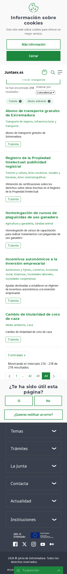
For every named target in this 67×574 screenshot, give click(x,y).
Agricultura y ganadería (19, 223)
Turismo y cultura (16, 172)
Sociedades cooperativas (21, 278)
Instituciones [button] (23, 519)
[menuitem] (15, 544)
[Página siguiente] (54, 375)
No (48, 401)
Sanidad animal (44, 223)
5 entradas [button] (18, 356)
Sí (19, 401)
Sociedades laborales (40, 274)
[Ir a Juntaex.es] (13, 72)
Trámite (13, 144)
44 (47, 376)
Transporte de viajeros (19, 121)
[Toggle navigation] (28, 72)
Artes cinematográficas (31, 177)
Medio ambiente (15, 325)
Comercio (38, 269)
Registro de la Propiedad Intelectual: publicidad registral (28, 162)
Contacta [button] (19, 483)
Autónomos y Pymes (18, 269)
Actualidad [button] (21, 501)
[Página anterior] (9, 375)
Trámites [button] (19, 448)
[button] (44, 72)
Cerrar (33, 56)
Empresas (20, 274)
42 (31, 376)
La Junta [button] (19, 466)
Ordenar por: (43, 87)
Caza (30, 325)
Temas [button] (17, 431)
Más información (33, 44)
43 (39, 376)
